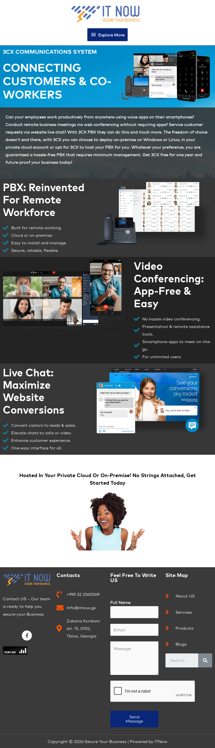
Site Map (176, 575)
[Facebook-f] (27, 635)
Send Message (134, 719)
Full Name (121, 602)
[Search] (205, 660)
